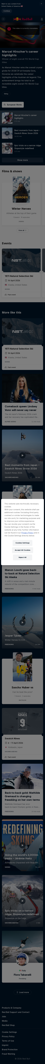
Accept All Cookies (22, 550)
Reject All (22, 557)
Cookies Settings (22, 543)
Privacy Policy (27, 533)
